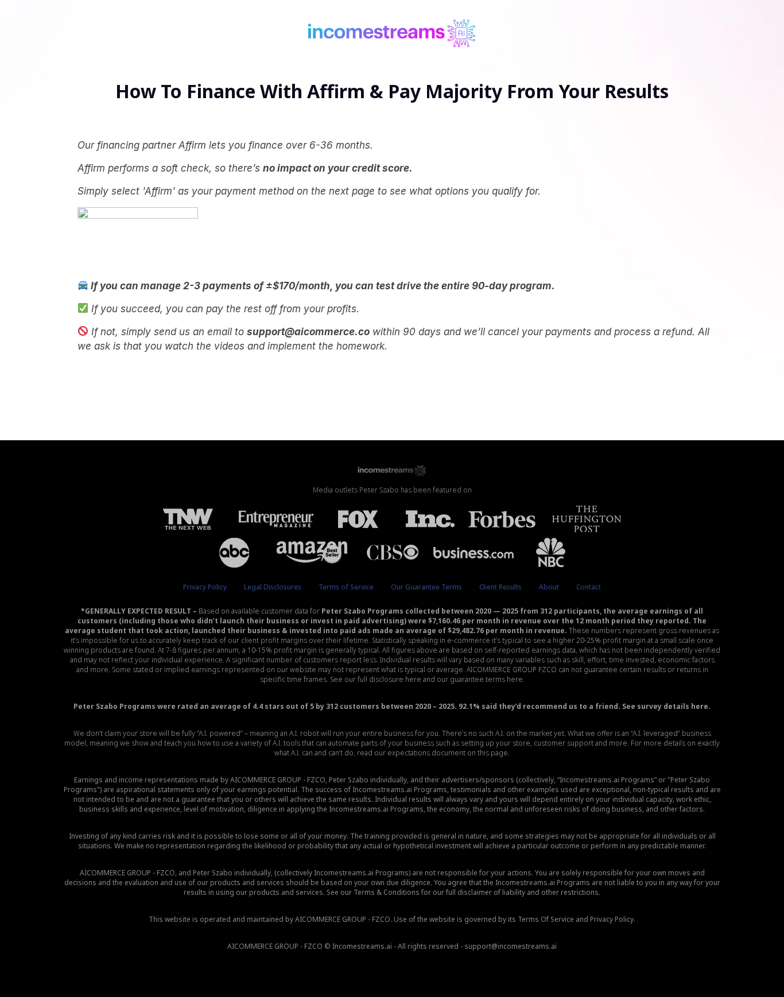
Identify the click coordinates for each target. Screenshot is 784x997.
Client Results (500, 587)
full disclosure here (389, 679)
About (549, 587)
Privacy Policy (205, 587)
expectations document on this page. (448, 753)
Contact (588, 587)
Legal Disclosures (272, 587)
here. (701, 706)
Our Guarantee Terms (426, 587)
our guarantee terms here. (481, 679)
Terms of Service (346, 587)
